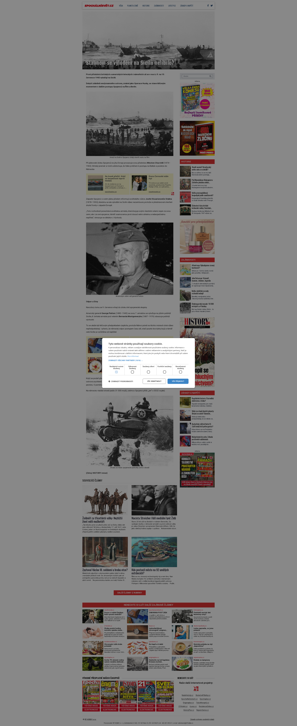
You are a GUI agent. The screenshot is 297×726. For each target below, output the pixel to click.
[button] (148, 360)
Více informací (133, 356)
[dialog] (148, 363)
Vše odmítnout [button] (154, 381)
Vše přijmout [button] (178, 381)
